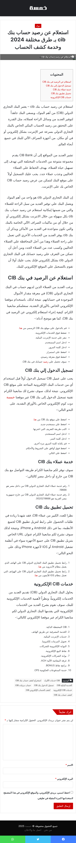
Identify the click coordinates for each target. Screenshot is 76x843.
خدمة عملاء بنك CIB (62, 89)
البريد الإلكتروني (64, 778)
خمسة (10, 397)
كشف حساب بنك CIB (63, 695)
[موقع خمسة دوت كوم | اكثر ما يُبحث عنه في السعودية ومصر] (38, 8)
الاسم (69, 764)
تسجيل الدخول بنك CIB (44, 685)
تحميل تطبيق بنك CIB (61, 93)
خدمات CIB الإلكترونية (61, 97)
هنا (20, 327)
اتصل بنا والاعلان (32, 829)
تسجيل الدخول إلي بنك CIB (58, 85)
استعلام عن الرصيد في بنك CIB (56, 81)
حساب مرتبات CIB (23, 685)
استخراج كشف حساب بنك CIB (28, 680)
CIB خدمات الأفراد (52, 680)
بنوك (38, 25)
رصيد (45, 361)
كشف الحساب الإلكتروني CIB (38, 690)
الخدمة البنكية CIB (64, 685)
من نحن (48, 829)
